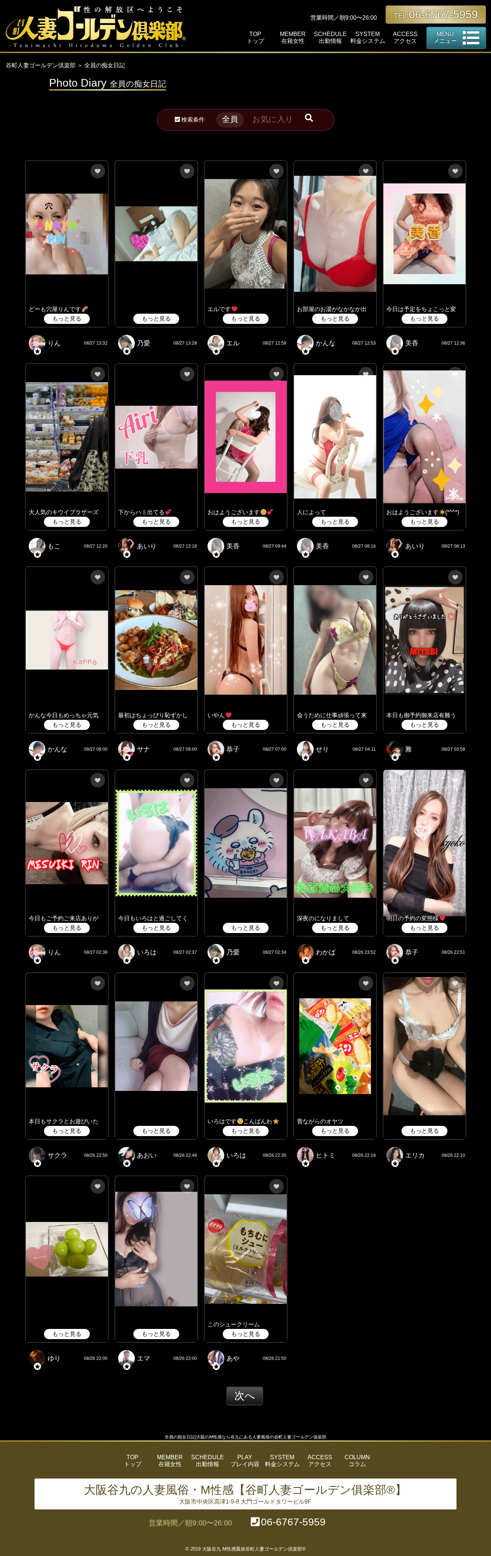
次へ (244, 1395)
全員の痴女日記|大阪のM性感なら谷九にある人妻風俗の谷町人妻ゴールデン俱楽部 (245, 1437)
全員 (230, 119)
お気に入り (272, 119)
